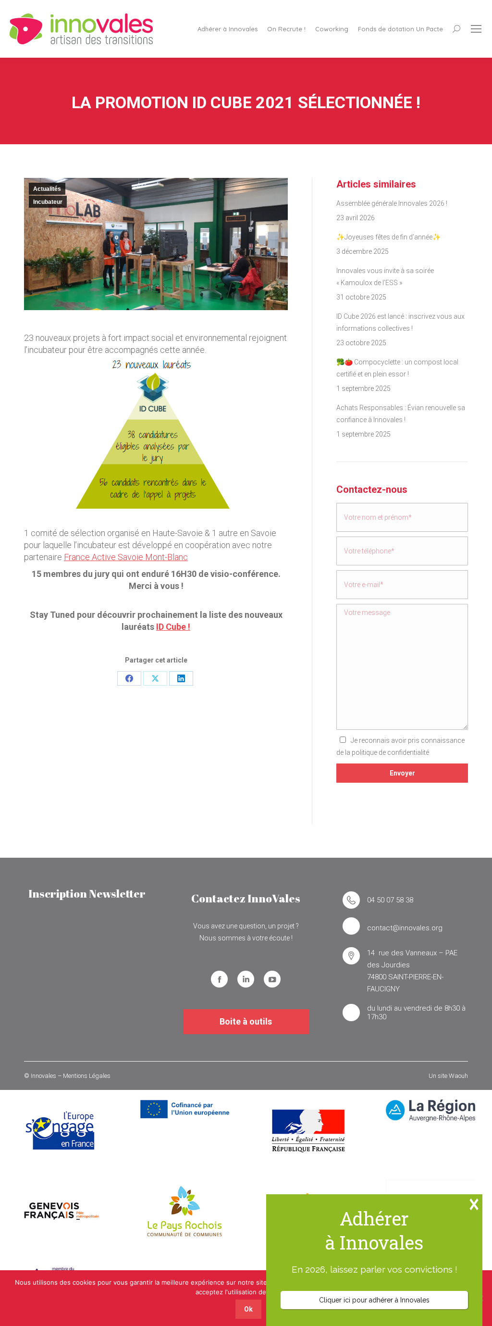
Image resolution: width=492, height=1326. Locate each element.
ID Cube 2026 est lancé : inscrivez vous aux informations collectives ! (400, 322)
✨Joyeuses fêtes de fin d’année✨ (388, 237)
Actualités (47, 189)
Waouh (458, 1075)
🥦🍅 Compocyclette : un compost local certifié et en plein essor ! (397, 368)
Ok (248, 1309)
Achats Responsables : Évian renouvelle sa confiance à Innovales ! (400, 414)
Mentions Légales (87, 1075)
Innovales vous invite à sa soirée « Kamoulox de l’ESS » (385, 277)
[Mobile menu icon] (476, 29)
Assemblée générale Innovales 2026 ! (391, 203)
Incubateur (47, 202)
